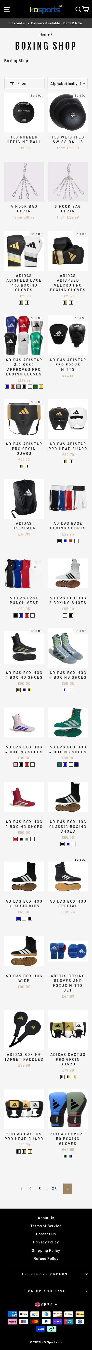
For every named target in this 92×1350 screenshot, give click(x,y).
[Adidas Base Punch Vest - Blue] (21, 615)
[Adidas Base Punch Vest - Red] (27, 615)
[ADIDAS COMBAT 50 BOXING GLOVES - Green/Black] (65, 1156)
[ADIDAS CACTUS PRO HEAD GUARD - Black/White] (18, 1151)
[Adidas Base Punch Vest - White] (32, 615)
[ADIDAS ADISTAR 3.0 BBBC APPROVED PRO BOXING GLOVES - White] (30, 386)
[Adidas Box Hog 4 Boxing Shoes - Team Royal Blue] (65, 764)
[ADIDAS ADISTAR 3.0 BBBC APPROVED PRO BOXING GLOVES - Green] (35, 386)
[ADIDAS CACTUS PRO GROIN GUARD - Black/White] (62, 1077)
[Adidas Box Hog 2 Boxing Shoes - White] (65, 615)
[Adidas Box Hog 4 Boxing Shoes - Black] (21, 839)
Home (44, 34)
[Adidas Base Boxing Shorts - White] (76, 541)
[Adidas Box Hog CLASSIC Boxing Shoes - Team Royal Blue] (68, 844)
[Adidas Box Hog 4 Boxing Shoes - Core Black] (21, 764)
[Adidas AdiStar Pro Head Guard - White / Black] (71, 461)
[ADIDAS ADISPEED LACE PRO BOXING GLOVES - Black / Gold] (21, 302)
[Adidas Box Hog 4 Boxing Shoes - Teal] (59, 764)
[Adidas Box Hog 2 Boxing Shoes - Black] (71, 615)
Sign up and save (45, 1291)
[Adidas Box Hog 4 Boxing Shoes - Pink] (15, 764)
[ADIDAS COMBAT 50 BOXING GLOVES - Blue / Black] (71, 1156)
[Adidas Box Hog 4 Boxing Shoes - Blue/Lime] (71, 690)
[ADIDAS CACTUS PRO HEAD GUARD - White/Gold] (30, 1151)
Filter (22, 83)
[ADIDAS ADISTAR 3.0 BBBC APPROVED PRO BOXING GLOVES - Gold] (41, 386)
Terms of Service (45, 1226)
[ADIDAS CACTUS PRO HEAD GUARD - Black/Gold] (24, 1151)
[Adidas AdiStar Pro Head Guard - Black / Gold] (65, 461)
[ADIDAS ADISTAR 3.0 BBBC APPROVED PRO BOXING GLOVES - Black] (24, 386)
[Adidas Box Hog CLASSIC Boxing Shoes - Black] (62, 844)
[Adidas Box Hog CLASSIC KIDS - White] (24, 919)
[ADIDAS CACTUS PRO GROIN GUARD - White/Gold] (74, 1077)
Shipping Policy (46, 1250)
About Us (46, 1217)
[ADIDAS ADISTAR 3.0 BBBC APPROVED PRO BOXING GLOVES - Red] (13, 386)
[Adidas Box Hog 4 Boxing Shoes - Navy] (24, 690)
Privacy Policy (46, 1242)
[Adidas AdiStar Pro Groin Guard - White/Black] (27, 466)
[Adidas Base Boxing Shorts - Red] (71, 541)
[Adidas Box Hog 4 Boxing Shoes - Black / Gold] (18, 690)
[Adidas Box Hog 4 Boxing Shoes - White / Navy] (76, 764)
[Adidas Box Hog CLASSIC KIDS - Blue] (18, 919)
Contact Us (46, 1234)
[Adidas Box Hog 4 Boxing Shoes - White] (32, 764)
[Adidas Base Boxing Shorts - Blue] (65, 541)
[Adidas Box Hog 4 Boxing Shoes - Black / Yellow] (30, 690)
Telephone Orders (45, 1274)
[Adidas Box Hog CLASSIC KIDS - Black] (30, 919)
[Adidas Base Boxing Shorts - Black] (59, 541)
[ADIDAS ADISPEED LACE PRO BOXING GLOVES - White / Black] (27, 302)
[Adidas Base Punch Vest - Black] (15, 615)
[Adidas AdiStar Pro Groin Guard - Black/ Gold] (21, 466)
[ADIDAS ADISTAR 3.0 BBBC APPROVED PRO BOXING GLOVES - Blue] (7, 386)
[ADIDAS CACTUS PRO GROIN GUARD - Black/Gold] (68, 1077)
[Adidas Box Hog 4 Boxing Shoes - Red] (15, 839)
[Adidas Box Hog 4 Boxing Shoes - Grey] (27, 839)
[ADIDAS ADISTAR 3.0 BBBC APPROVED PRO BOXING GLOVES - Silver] (18, 386)
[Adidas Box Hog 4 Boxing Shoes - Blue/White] (65, 690)
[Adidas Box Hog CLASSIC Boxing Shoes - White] (74, 844)
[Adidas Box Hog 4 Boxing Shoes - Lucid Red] (27, 764)
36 (54, 1188)
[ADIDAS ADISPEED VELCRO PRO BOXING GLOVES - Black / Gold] (65, 302)
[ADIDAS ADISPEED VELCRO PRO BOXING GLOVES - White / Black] (71, 302)
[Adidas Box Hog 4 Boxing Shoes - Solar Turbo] (32, 839)
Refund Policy (46, 1258)
